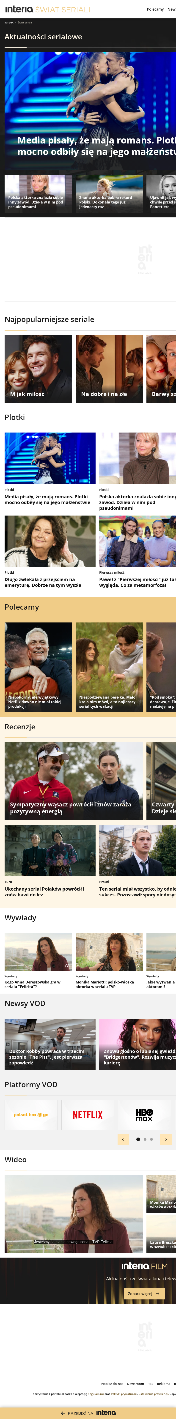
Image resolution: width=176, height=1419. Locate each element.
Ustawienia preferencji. (153, 1394)
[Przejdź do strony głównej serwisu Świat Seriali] (63, 9)
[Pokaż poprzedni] (123, 1139)
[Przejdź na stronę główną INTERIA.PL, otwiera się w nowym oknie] (20, 9)
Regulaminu (96, 1394)
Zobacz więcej (140, 1293)
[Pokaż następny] (166, 1139)
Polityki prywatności (124, 1394)
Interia (9, 22)
